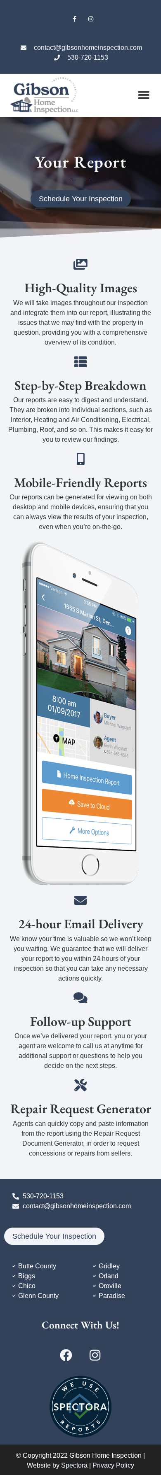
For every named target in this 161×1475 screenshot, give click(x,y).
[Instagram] (91, 19)
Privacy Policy (113, 1465)
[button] (144, 95)
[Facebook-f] (74, 19)
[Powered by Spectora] (80, 1435)
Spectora (74, 1465)
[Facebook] (66, 1355)
